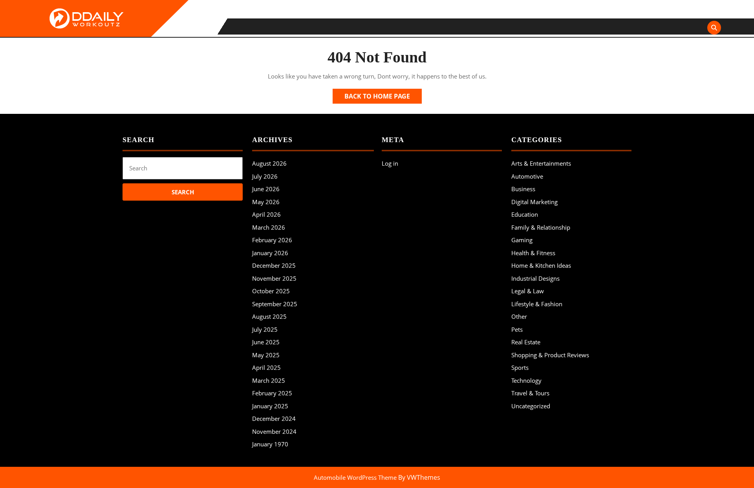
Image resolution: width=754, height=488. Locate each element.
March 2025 (268, 380)
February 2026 (272, 240)
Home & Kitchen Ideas (541, 265)
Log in (390, 163)
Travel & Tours (530, 393)
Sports (520, 367)
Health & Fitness (533, 253)
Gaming (522, 240)
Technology (526, 380)
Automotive (527, 176)
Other (519, 316)
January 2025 (270, 406)
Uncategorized (530, 406)
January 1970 (270, 444)
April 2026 (266, 214)
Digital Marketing (534, 202)
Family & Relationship (540, 227)
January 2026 (270, 253)
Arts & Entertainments (541, 163)
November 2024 (274, 431)
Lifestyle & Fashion (536, 304)
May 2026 (266, 202)
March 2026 (268, 227)
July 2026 (265, 176)
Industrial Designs (535, 278)
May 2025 (266, 355)
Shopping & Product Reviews (550, 355)
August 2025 (269, 316)
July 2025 (265, 329)
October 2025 (271, 291)
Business (523, 189)
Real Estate (525, 342)
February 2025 (272, 393)
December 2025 (274, 265)
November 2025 (274, 278)
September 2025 (274, 304)
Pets (517, 329)
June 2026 (266, 189)
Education (524, 214)
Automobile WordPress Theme (355, 477)
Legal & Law (527, 291)
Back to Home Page (383, 97)
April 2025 (266, 367)
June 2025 (266, 342)
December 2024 (274, 418)
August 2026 (269, 163)
